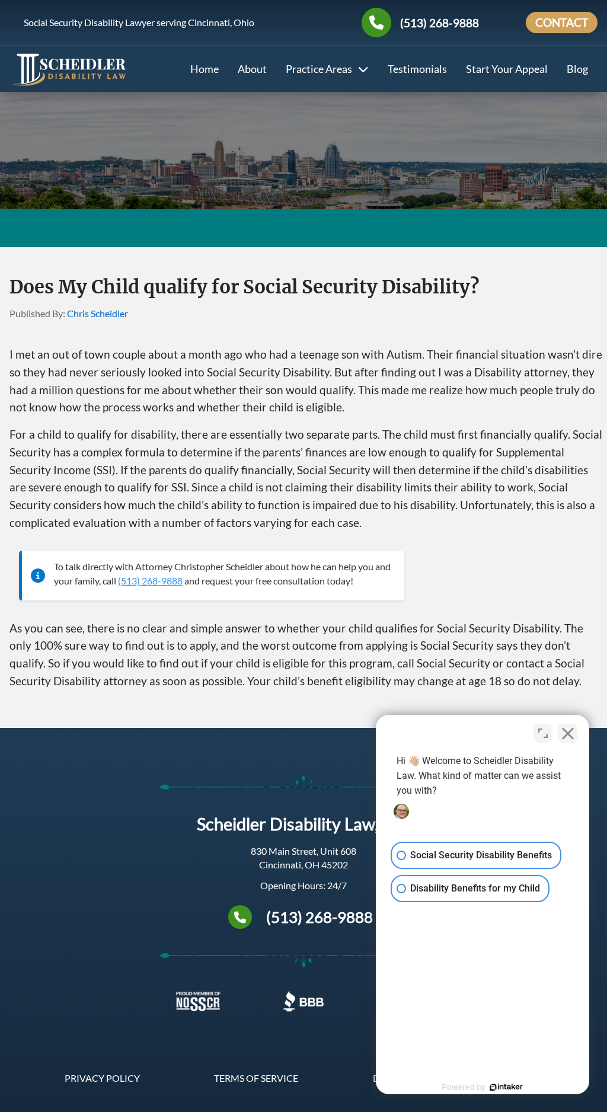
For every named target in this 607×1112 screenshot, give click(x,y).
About (252, 69)
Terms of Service (256, 1078)
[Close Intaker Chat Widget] (567, 733)
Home (204, 69)
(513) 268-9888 (439, 22)
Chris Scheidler (97, 313)
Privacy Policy (102, 1078)
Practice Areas (319, 69)
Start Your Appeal (507, 69)
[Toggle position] (542, 733)
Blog (577, 69)
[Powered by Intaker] (506, 1087)
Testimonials (417, 69)
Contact (561, 22)
